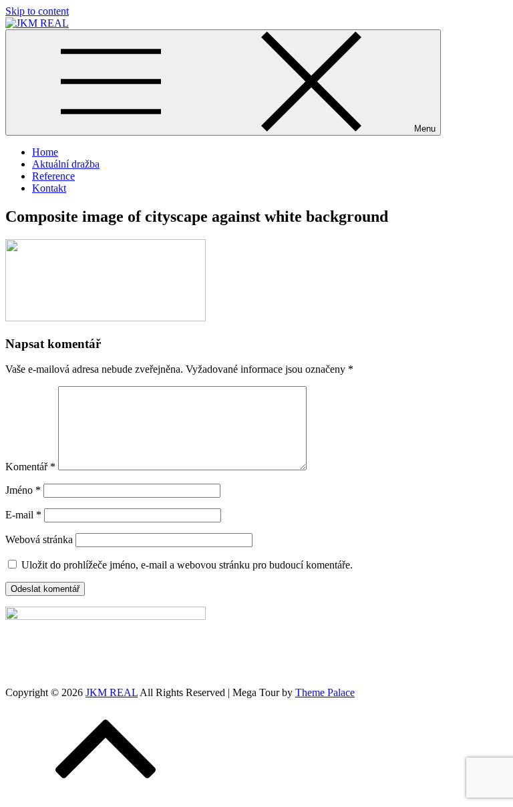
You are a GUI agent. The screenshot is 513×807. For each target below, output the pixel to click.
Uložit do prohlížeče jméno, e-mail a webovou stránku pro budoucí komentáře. (187, 565)
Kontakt (49, 188)
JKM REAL (112, 692)
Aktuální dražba (66, 164)
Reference (53, 176)
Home (45, 152)
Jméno (23, 490)
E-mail (23, 514)
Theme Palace (325, 692)
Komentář (30, 466)
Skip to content (37, 11)
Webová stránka (39, 539)
